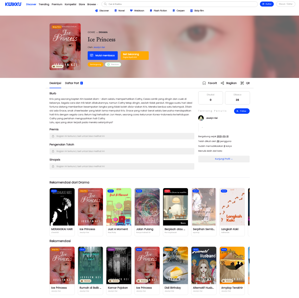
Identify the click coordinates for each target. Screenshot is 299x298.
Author (267, 4)
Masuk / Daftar (285, 4)
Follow (243, 111)
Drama (103, 32)
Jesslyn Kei (99, 47)
